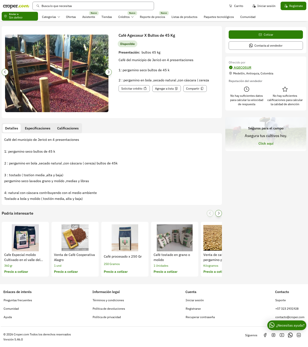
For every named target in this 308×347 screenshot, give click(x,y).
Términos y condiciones (108, 300)
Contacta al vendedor (268, 45)
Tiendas (106, 17)
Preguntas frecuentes (18, 300)
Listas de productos (184, 17)
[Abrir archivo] (56, 73)
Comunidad (247, 17)
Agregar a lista (164, 88)
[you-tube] (281, 335)
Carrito (238, 6)
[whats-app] (290, 335)
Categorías (49, 17)
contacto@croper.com (289, 317)
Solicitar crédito (131, 88)
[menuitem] (51, 16)
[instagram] (273, 335)
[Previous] (5, 72)
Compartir (192, 88)
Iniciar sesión (266, 6)
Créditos (124, 17)
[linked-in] (298, 335)
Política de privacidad (107, 317)
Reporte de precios (152, 17)
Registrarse (193, 309)
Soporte (280, 300)
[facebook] (265, 335)
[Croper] (16, 6)
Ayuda (8, 317)
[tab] (12, 128)
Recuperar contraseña (200, 317)
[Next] (108, 72)
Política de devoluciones (109, 309)
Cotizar (268, 34)
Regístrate (296, 6)
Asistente (88, 17)
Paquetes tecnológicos (219, 17)
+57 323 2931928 (287, 309)
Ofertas (71, 17)
